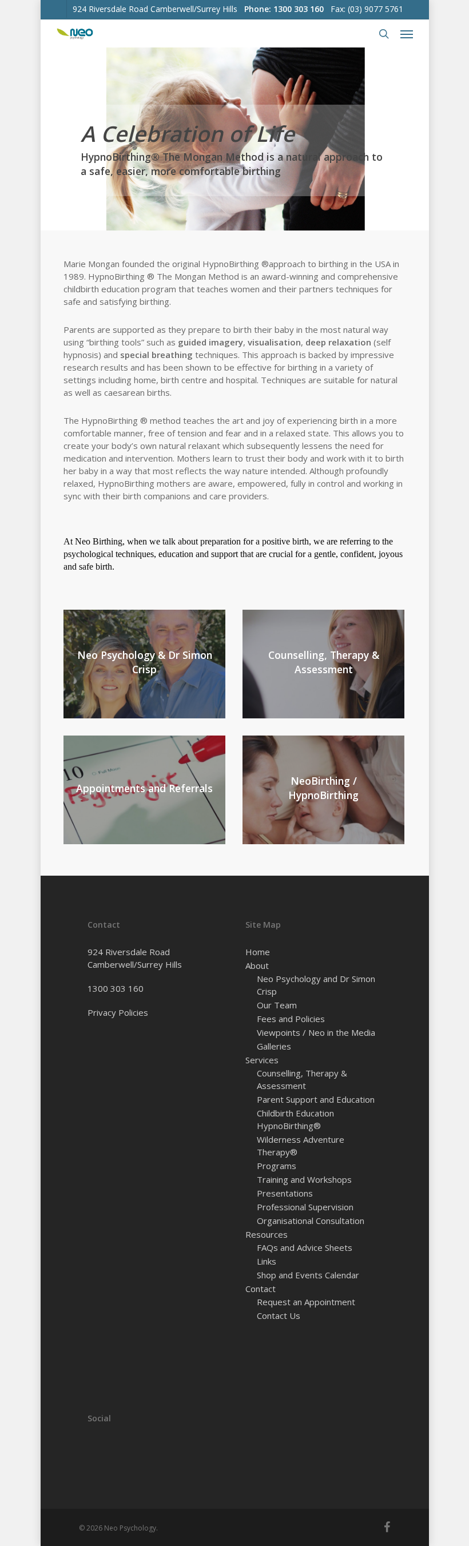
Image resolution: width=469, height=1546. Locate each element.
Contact (260, 1288)
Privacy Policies (118, 1012)
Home (257, 951)
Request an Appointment (306, 1301)
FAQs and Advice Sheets (304, 1247)
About (257, 965)
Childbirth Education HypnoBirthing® (295, 1119)
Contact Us (278, 1315)
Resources (266, 1234)
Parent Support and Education (316, 1099)
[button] (406, 33)
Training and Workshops (304, 1179)
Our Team (277, 1005)
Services (262, 1060)
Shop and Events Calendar (308, 1275)
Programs (276, 1165)
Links (266, 1261)
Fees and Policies (291, 1018)
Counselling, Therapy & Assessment (302, 1079)
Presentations (285, 1193)
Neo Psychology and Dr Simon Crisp (316, 985)
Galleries (274, 1046)
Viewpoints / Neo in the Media (316, 1032)
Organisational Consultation (310, 1220)
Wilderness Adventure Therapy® (300, 1146)
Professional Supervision (305, 1207)
